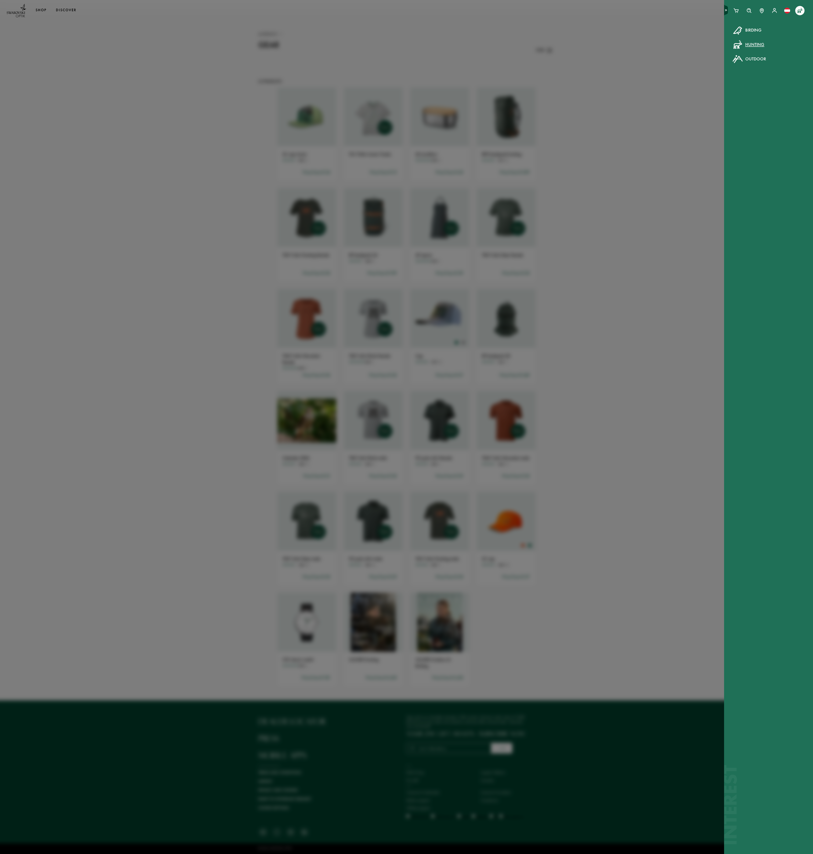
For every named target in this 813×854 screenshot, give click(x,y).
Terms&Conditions (443, 110)
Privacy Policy (475, 110)
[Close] (502, 35)
